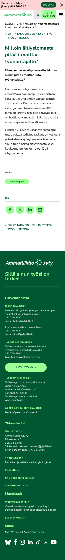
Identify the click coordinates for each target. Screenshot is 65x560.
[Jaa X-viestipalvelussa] (20, 210)
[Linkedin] (30, 210)
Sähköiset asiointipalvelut (23, 408)
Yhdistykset (13, 458)
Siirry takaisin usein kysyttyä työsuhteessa (30, 36)
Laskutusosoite (15, 485)
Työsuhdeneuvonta (17, 342)
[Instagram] (22, 542)
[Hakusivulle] (38, 14)
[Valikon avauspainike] (60, 14)
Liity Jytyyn (25, 367)
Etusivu (9, 24)
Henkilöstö (12, 431)
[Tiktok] (38, 542)
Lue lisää (48, 5)
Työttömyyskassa (17, 378)
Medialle (11, 470)
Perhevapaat (17, 181)
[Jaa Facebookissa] (10, 210)
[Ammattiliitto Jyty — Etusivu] (18, 14)
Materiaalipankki (16, 502)
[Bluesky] (8, 542)
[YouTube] (53, 542)
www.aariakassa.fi (15, 400)
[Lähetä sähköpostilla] (40, 210)
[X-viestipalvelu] (46, 542)
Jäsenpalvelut (14, 306)
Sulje (61, 5)
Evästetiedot (14, 518)
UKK (19, 24)
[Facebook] (15, 542)
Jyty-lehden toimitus (19, 478)
